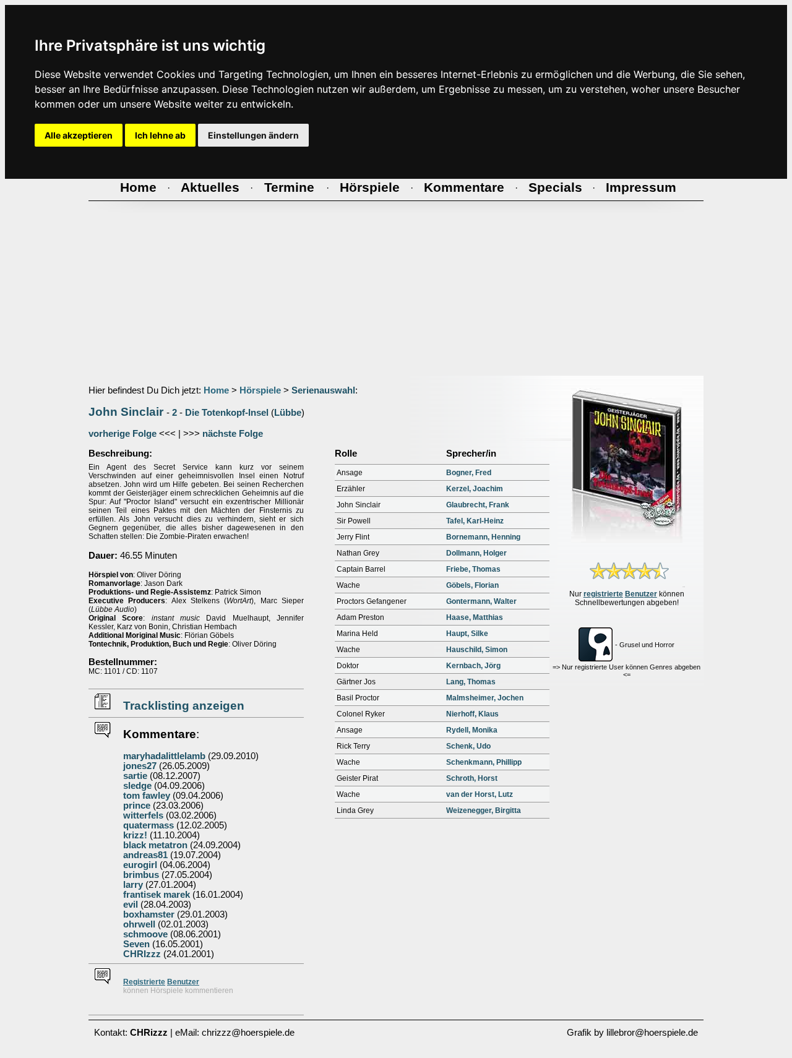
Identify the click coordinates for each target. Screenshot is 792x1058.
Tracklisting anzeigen (183, 705)
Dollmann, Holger (476, 553)
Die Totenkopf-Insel (227, 413)
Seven (136, 944)
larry (133, 885)
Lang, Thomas (471, 681)
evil (130, 905)
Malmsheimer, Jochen (484, 698)
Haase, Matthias (474, 617)
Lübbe (287, 413)
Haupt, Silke (467, 633)
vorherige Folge (122, 434)
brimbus (141, 875)
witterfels (143, 815)
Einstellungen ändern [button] (253, 135)
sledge (137, 786)
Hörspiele (260, 390)
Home (216, 390)
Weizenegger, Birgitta (483, 810)
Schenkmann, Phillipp (484, 762)
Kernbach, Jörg (473, 665)
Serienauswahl (323, 390)
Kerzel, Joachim (474, 488)
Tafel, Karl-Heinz (475, 521)
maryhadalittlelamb (164, 756)
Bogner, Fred (468, 472)
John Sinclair (125, 411)
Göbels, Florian (472, 585)
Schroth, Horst (471, 778)
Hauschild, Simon (476, 649)
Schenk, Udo (468, 746)
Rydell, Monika (471, 730)
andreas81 (145, 855)
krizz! (135, 835)
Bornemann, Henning (483, 537)
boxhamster (148, 914)
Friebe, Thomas (473, 569)
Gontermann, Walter (481, 601)
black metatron (155, 845)
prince (136, 806)
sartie (135, 776)
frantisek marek (156, 895)
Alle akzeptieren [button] (79, 135)
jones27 (140, 766)
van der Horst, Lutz (479, 794)
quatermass (148, 825)
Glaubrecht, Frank (477, 505)
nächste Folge (232, 434)
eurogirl (140, 865)
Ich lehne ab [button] (160, 135)
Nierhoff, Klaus (472, 714)
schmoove (145, 934)
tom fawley (146, 796)
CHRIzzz (142, 954)
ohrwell (139, 924)
